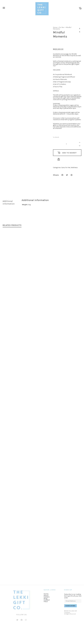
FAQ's (46, 601)
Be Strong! (42, 309)
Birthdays (37, 400)
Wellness (74, 167)
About (46, 595)
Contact (47, 600)
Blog (45, 598)
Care (63, 167)
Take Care (42, 486)
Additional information (9, 202)
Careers (47, 597)
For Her (61, 27)
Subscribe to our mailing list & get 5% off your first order (72, 596)
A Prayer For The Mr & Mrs (42, 575)
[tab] (10, 202)
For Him (43, 312)
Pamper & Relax (42, 398)
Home (55, 27)
